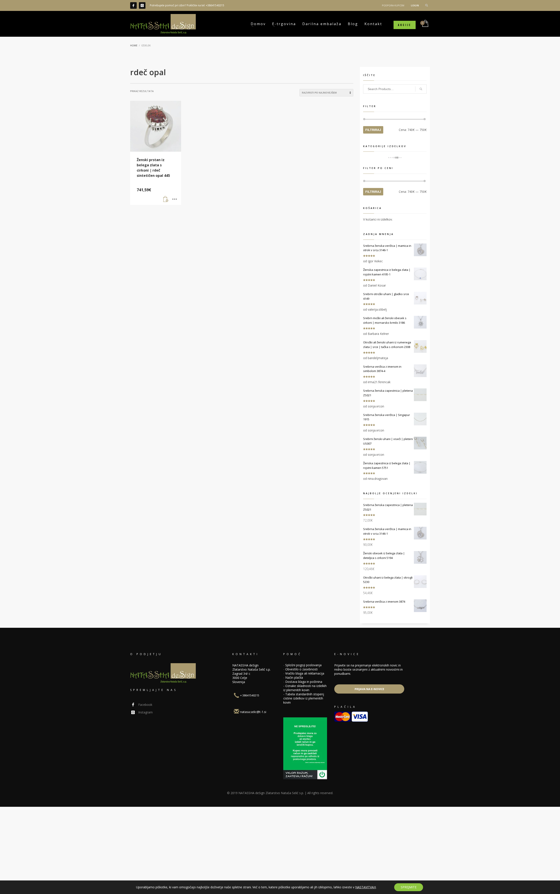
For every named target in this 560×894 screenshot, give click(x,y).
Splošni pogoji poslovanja (303, 665)
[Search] (421, 89)
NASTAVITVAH (365, 887)
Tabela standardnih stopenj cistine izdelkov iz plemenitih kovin (303, 698)
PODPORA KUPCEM (393, 5)
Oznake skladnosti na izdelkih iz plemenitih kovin (305, 688)
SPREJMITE (408, 887)
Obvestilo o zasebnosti (301, 669)
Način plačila (294, 677)
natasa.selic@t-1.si (253, 712)
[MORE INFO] (174, 199)
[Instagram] (142, 5)
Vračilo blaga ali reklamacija (304, 673)
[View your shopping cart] (425, 23)
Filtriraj (373, 130)
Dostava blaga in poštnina (303, 682)
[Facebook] (133, 5)
